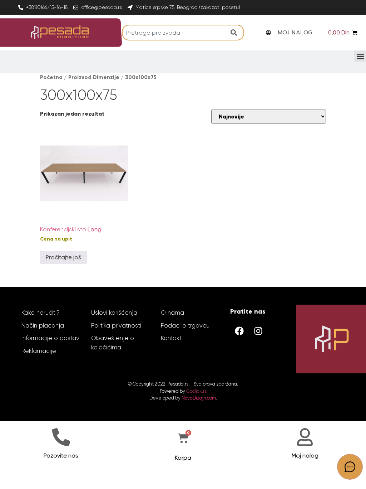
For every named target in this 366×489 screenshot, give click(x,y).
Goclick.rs (196, 391)
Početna (51, 77)
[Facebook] (239, 331)
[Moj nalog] (305, 437)
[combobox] (174, 32)
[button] (360, 56)
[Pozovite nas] (61, 437)
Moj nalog (305, 455)
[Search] (235, 32)
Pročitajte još (63, 257)
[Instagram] (258, 331)
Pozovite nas (61, 455)
